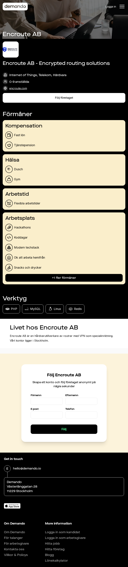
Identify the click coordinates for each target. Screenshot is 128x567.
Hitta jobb (52, 544)
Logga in (110, 6)
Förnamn (36, 395)
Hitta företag (54, 549)
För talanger (13, 538)
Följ (64, 429)
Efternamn (71, 395)
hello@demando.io (27, 468)
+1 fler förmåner (64, 278)
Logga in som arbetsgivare (65, 538)
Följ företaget (64, 98)
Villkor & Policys (16, 555)
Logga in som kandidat (62, 532)
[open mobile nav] (122, 6)
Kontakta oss (14, 549)
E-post (35, 409)
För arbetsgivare (16, 544)
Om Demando (14, 532)
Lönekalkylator (56, 561)
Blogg (49, 555)
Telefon (69, 409)
